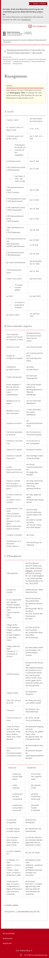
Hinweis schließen (39, 3)
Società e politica (12, 905)
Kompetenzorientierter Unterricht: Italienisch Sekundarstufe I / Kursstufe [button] (26, 51)
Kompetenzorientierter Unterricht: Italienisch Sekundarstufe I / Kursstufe (25, 41)
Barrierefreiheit (9, 933)
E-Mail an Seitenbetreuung (37, 955)
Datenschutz (7, 938)
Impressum (7, 943)
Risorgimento (17, 63)
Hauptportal (26, 19)
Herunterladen (23, 911)
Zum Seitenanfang (23, 950)
